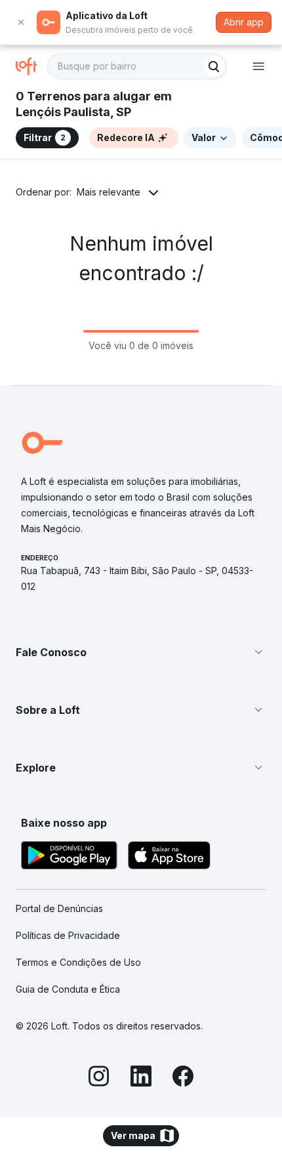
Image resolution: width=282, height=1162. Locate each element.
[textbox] (137, 66)
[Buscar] (213, 66)
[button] (141, 652)
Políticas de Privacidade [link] (68, 935)
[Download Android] (69, 857)
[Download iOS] (169, 857)
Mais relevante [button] (108, 191)
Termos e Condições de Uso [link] (78, 962)
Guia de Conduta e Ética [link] (68, 989)
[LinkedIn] (141, 1078)
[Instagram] (99, 1078)
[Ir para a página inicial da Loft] (31, 66)
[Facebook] (182, 1078)
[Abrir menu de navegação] (258, 66)
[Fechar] (20, 22)
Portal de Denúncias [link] (59, 908)
